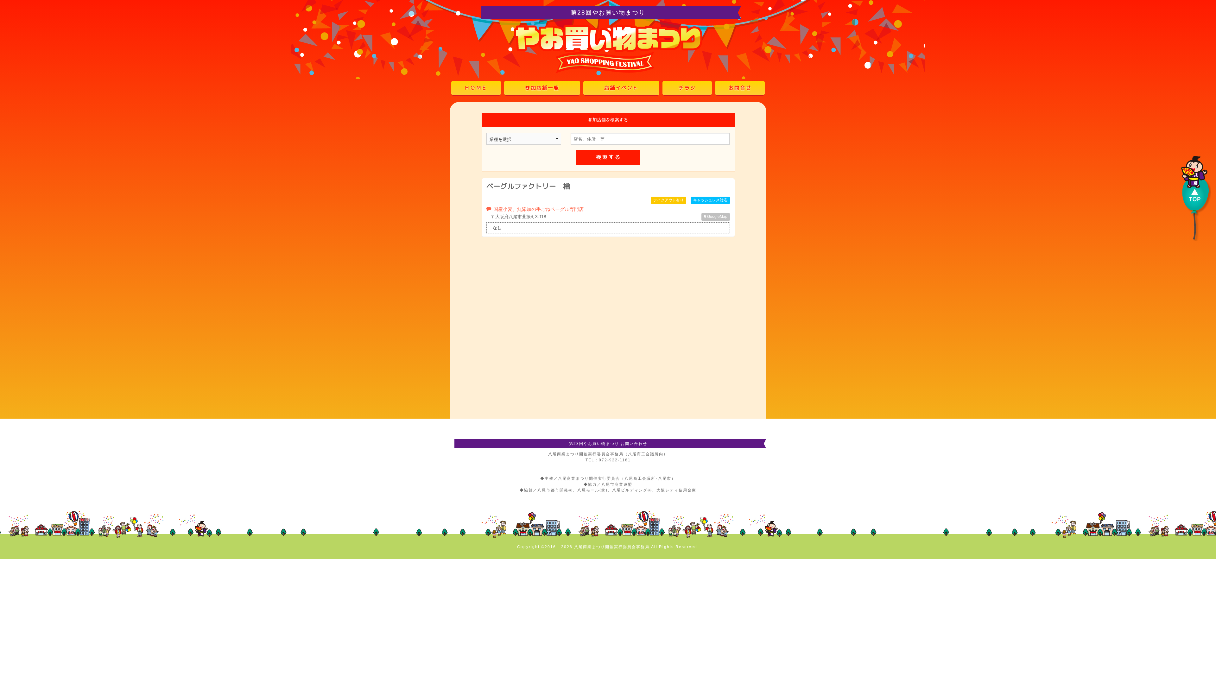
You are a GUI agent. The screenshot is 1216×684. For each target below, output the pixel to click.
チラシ (687, 87)
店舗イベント (621, 87)
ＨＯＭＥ (476, 87)
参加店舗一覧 (542, 87)
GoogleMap (716, 216)
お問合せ (740, 87)
